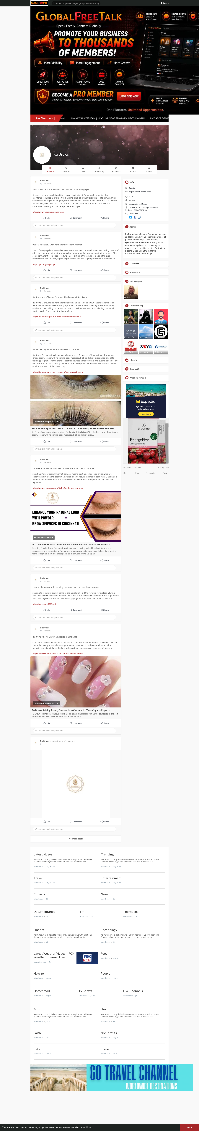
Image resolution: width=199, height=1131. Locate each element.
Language (164, 467)
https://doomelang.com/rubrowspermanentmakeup (56, 316)
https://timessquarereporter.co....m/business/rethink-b (57, 372)
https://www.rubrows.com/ (140, 191)
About (125, 473)
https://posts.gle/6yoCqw (43, 264)
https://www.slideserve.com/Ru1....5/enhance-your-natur (58, 488)
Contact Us (150, 473)
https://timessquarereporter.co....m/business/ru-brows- (57, 653)
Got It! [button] (190, 1127)
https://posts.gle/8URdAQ (44, 604)
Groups (133, 369)
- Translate (47, 183)
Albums (133, 272)
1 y (41, 183)
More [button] (164, 473)
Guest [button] (165, 3)
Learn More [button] (85, 1127)
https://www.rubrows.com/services (48, 211)
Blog (137, 473)
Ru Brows (61, 154)
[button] (76, 3)
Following (134, 281)
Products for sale (138, 378)
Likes (132, 360)
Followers (134, 306)
